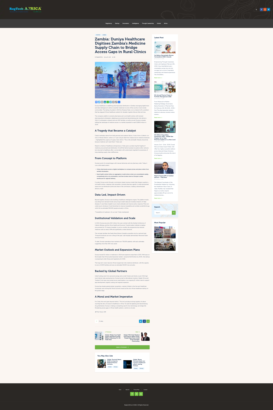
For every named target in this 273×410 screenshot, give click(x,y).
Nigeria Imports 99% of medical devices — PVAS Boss (163, 176)
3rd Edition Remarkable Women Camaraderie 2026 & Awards (164, 56)
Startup (98, 34)
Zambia (104, 34)
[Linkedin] (268, 9)
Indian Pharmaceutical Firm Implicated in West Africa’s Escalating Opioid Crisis (164, 247)
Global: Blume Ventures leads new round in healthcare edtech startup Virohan (139, 363)
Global (109, 367)
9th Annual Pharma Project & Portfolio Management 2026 (163, 95)
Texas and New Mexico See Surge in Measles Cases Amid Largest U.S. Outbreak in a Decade (164, 234)
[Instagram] (265, 9)
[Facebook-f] (261, 9)
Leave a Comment (121, 347)
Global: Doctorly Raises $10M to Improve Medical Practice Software (114, 362)
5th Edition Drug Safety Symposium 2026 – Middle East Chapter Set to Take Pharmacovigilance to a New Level (164, 137)
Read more (157, 77)
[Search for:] (165, 212)
